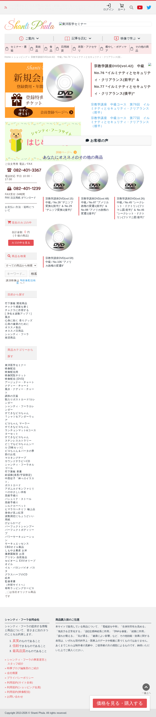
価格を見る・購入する (120, 703)
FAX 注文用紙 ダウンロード (20, 197)
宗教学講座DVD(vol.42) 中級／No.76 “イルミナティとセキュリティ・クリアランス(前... (76, 57)
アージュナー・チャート (19, 382)
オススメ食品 (13, 327)
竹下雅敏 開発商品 (16, 303)
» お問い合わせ (14, 696)
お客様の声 (98, 140)
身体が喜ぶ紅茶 (14, 512)
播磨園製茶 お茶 (15, 553)
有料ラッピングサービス (19, 588)
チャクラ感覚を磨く (17, 306)
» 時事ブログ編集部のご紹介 (22, 668)
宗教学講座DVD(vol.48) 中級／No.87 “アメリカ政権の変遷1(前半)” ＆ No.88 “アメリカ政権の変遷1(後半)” (96, 206)
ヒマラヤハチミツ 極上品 (20, 509)
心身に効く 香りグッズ (19, 320)
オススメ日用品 (14, 330)
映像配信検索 (26, 281)
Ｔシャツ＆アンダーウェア (19, 416)
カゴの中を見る (21, 242)
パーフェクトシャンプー (19, 526)
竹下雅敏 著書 (13, 471)
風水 (7, 317)
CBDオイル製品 (14, 547)
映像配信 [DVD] (14, 378)
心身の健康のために (17, 323)
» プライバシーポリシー (19, 677)
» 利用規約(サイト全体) (19, 682)
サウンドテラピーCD (17, 461)
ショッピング (20, 57)
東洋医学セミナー (15, 365)
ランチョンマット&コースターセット (20, 430)
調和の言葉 (11, 396)
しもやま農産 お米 (16, 550)
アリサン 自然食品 (16, 557)
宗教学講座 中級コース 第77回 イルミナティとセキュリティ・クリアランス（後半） (120, 122)
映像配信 (10, 368)
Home (8, 57)
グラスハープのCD (16, 574)
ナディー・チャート (17, 385)
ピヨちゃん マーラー (17, 423)
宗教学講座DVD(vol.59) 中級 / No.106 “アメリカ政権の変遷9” (60, 261)
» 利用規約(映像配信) (17, 691)
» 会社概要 (11, 672)
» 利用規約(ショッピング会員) (23, 687)
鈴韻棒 (18, 474)
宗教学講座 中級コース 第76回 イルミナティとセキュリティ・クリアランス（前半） (120, 108)
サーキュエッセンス (17, 543)
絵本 (7, 577)
